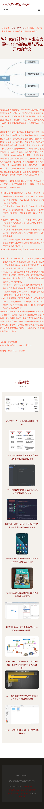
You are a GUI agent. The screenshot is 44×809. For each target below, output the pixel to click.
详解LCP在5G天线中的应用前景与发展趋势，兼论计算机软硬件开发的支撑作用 (22, 664)
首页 (13, 28)
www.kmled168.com (28, 786)
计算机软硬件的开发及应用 (16, 790)
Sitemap (22, 796)
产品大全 (21, 28)
